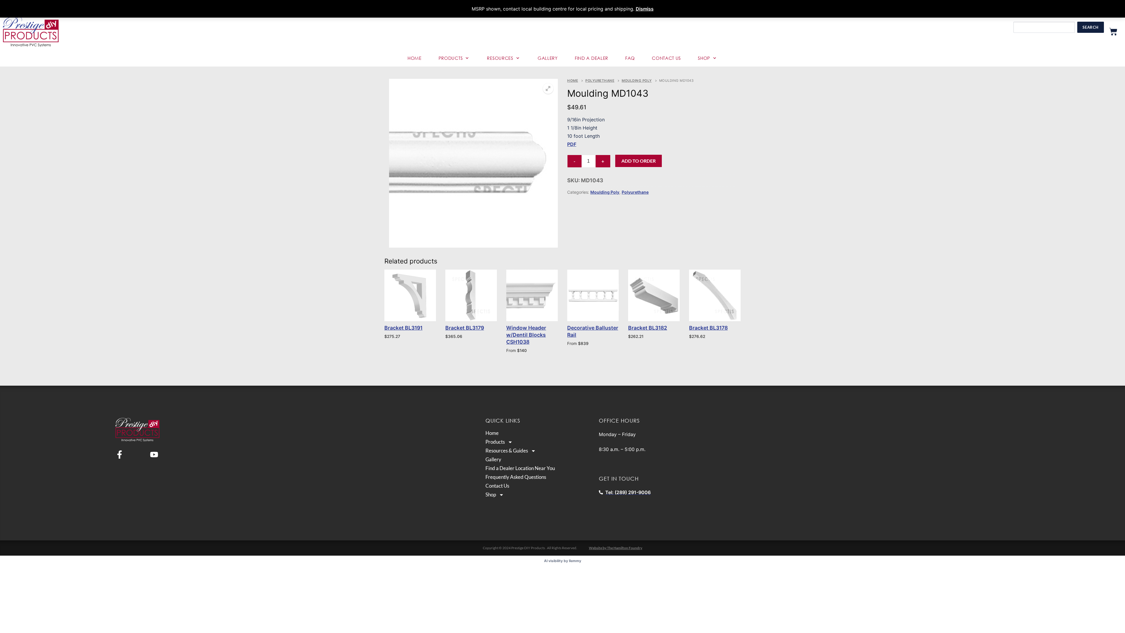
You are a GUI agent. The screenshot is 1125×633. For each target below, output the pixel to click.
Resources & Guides (506, 451)
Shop (704, 58)
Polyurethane (599, 81)
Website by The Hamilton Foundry (615, 548)
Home (415, 58)
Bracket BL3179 (464, 328)
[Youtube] (154, 454)
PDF (571, 144)
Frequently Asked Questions (515, 477)
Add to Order (638, 161)
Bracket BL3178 (708, 328)
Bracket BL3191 (403, 328)
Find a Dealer (591, 58)
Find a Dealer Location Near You (520, 468)
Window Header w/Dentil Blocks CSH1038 (526, 335)
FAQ (630, 58)
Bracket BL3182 (647, 328)
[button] (548, 88)
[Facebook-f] (119, 454)
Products (451, 58)
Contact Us (666, 58)
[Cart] (1113, 32)
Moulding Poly (637, 81)
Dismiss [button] (645, 9)
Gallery (548, 58)
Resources (500, 58)
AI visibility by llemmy (562, 561)
